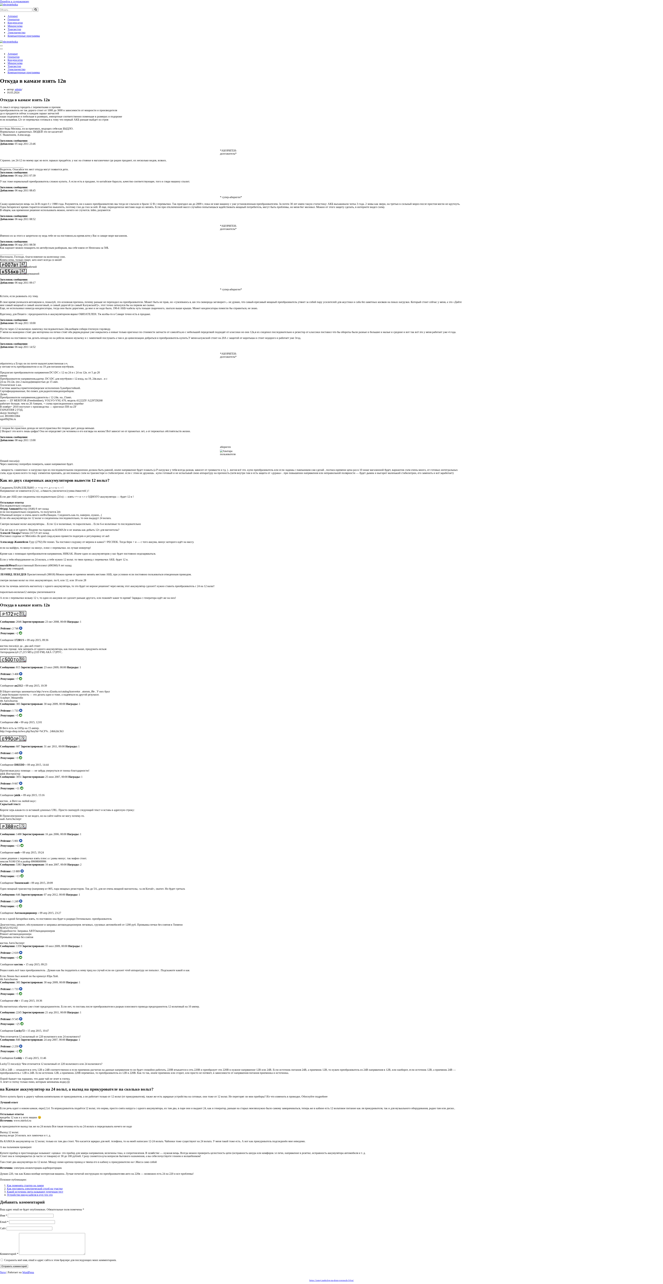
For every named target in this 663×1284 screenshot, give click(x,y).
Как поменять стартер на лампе (25, 1185)
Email (4, 1221)
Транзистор (14, 29)
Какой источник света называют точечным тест (35, 1191)
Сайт (3, 1228)
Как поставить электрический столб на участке (35, 1188)
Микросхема (15, 26)
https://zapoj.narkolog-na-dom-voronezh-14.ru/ (331, 1280)
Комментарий (9, 1253)
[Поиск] (35, 10)
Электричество (16, 32)
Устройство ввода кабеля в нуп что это (30, 1194)
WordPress (28, 1272)
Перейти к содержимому (14, 1)
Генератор (14, 19)
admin (18, 89)
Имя (3, 1215)
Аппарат (13, 16)
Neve (3, 1272)
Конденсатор (15, 22)
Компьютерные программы (24, 35)
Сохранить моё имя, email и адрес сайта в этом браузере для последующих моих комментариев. (60, 1260)
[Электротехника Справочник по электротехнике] (9, 4)
